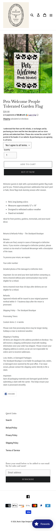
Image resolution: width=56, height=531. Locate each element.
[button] (28, 115)
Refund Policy (11, 427)
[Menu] (51, 15)
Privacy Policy (11, 435)
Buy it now (28, 172)
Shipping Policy (12, 443)
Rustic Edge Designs (24, 522)
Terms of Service (13, 450)
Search (9, 420)
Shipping (6, 119)
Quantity (7, 150)
